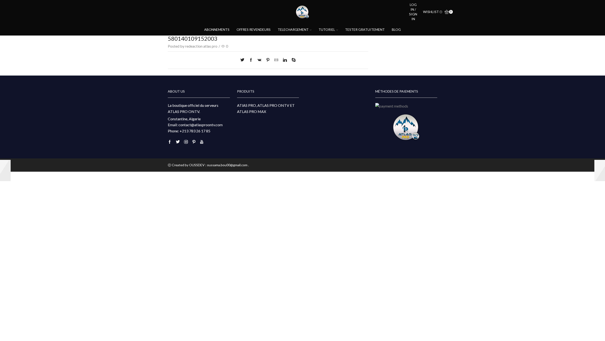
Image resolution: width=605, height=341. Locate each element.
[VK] (259, 60)
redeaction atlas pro (201, 46)
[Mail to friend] (276, 60)
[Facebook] (251, 60)
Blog (396, 29)
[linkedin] (285, 60)
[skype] (292, 60)
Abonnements (216, 29)
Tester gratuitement (365, 29)
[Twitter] (243, 60)
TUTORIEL (327, 29)
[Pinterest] (268, 60)
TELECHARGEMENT (293, 29)
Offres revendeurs (254, 29)
